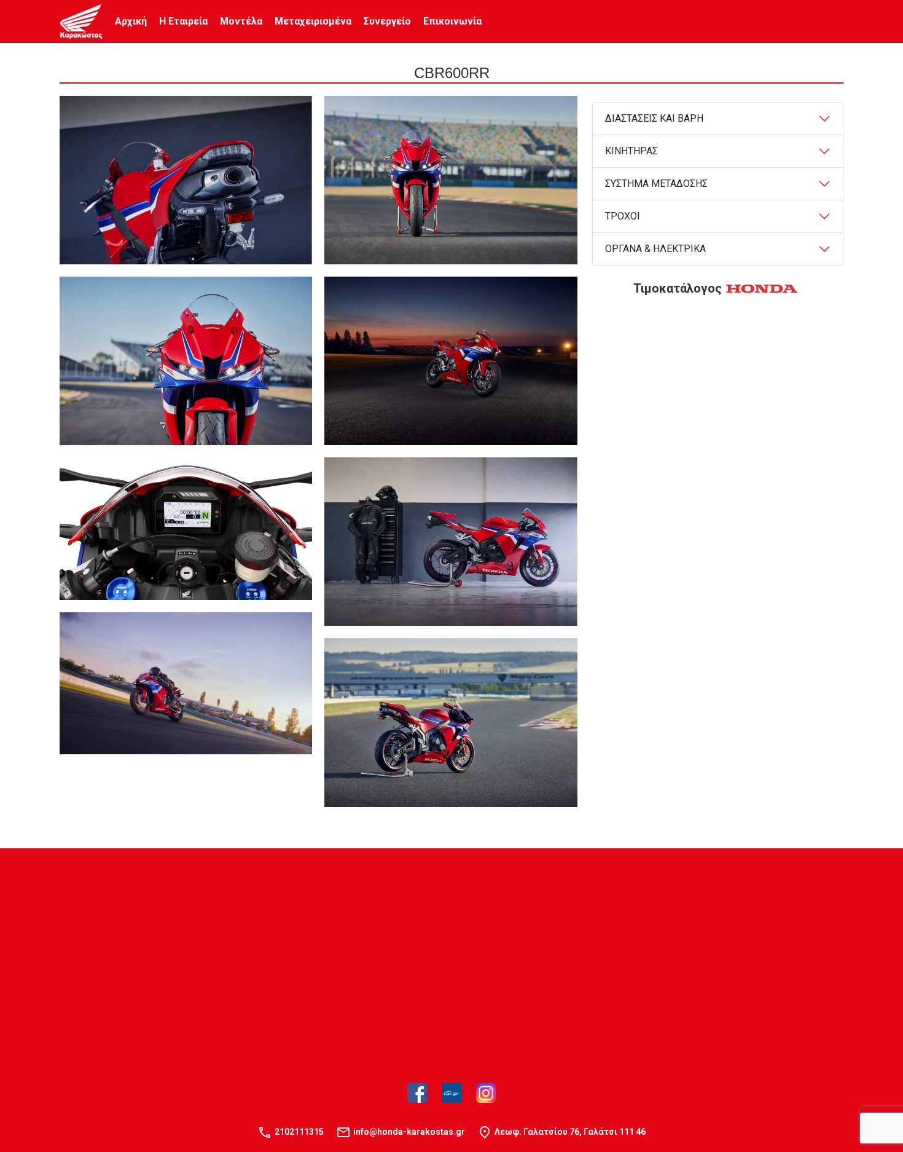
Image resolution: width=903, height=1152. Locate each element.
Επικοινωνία (452, 21)
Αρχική (131, 21)
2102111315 (299, 1132)
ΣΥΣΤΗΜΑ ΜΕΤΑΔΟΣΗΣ (656, 183)
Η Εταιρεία (183, 21)
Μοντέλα (241, 21)
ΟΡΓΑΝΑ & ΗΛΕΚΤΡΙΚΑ (655, 248)
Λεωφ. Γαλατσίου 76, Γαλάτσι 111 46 (570, 1132)
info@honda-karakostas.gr (409, 1132)
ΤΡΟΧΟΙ (622, 216)
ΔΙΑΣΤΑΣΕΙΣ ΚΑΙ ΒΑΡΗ (654, 118)
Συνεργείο (387, 21)
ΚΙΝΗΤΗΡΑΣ (631, 151)
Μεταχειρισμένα (313, 21)
